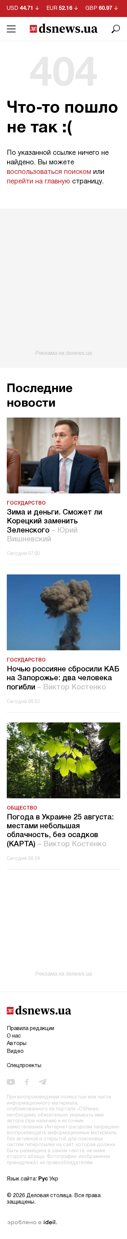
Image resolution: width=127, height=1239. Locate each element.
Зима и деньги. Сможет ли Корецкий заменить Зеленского (54, 526)
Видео (15, 1051)
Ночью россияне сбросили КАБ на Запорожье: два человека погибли (63, 678)
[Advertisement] (63, 282)
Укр (53, 1179)
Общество (22, 808)
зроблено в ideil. (32, 1222)
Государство (26, 503)
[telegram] (42, 1082)
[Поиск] (115, 29)
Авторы (16, 1043)
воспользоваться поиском (49, 172)
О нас (14, 1036)
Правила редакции (30, 1028)
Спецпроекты (24, 1065)
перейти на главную (38, 182)
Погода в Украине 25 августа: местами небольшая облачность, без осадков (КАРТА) (60, 831)
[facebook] (26, 1082)
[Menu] (11, 29)
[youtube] (11, 1082)
